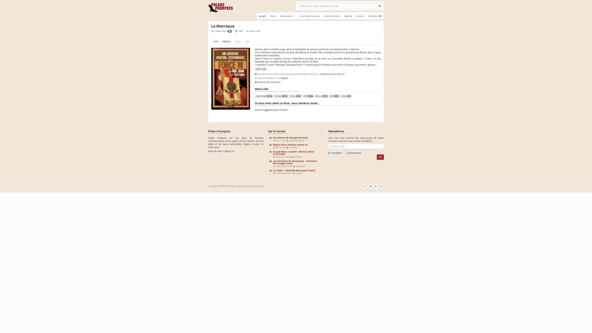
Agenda (348, 16)
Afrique (281, 96)
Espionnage (261, 69)
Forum (272, 16)
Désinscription (354, 152)
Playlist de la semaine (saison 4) (290, 144)
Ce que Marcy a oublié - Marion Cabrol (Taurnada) (293, 152)
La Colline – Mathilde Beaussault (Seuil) (294, 170)
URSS (307, 96)
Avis (247, 41)
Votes (238, 41)
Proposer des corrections (269, 82)
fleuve (345, 96)
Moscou (321, 96)
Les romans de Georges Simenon (290, 137)
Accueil (262, 16)
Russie (295, 96)
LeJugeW (284, 78)
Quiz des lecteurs (332, 16)
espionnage (264, 96)
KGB (334, 96)
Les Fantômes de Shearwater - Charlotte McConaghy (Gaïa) (295, 162)
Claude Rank (221, 31)
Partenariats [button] (286, 16)
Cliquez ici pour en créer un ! (332, 74)
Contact (360, 16)
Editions (227, 41)
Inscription (336, 152)
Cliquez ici (248, 144)
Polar (215, 41)
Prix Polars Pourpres (309, 16)
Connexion (373, 16)
